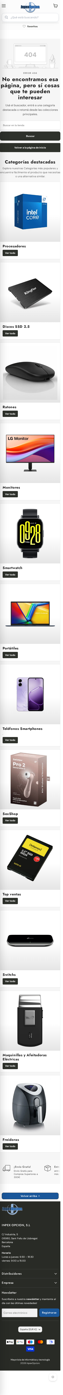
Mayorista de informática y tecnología (30, 1359)
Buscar (30, 136)
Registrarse (49, 1313)
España (28, 1329)
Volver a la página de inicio (30, 147)
